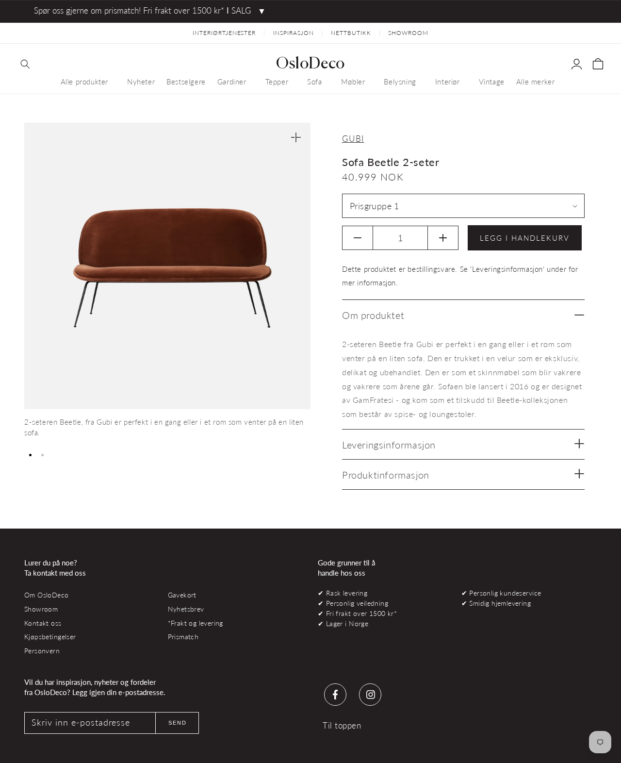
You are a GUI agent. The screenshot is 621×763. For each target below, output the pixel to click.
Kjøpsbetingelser (50, 636)
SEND (177, 723)
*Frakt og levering (195, 623)
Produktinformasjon (385, 475)
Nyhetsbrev (186, 609)
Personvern (42, 651)
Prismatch (183, 636)
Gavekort (182, 595)
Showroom (41, 609)
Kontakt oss (43, 623)
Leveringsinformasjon (389, 444)
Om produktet (373, 315)
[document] (167, 284)
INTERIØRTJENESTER (224, 32)
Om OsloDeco (46, 595)
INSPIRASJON (293, 32)
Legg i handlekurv (525, 237)
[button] (25, 64)
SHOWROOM (408, 32)
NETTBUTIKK (351, 32)
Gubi (353, 138)
